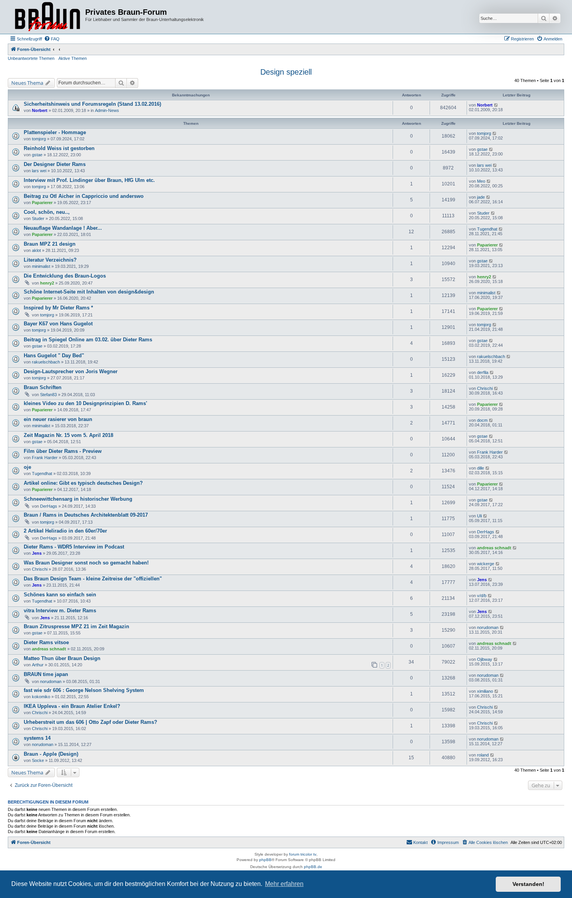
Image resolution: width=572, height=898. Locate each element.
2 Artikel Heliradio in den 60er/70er (65, 531)
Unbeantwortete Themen (31, 58)
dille (480, 468)
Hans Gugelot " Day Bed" (54, 355)
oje (27, 467)
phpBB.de (313, 867)
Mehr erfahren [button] (284, 884)
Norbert (39, 110)
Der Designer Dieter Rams (55, 164)
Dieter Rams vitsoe (46, 642)
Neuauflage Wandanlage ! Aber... (63, 228)
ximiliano (485, 691)
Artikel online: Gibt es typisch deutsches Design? (83, 483)
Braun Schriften (42, 387)
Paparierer (42, 202)
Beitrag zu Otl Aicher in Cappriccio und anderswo (84, 196)
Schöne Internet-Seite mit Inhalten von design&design (89, 292)
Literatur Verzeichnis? (50, 260)
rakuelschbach (46, 362)
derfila (482, 372)
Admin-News (107, 110)
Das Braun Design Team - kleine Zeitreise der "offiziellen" (93, 579)
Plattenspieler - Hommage (55, 132)
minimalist (41, 266)
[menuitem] (52, 39)
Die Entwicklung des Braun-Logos (65, 276)
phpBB (265, 860)
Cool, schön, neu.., (47, 212)
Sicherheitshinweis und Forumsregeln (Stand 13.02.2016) (92, 104)
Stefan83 (48, 394)
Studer (38, 218)
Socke (38, 760)
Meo (481, 181)
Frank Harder (45, 457)
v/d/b (481, 595)
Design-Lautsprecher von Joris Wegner (71, 371)
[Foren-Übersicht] (47, 17)
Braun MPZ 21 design (49, 244)
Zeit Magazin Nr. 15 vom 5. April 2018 (68, 435)
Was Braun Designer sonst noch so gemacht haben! (86, 563)
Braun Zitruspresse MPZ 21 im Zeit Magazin (76, 626)
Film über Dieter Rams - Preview (63, 451)
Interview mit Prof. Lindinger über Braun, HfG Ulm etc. (89, 180)
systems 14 (37, 738)
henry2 (47, 283)
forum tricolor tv (302, 854)
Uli (479, 516)
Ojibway (484, 659)
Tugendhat (487, 229)
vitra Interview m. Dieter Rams (60, 610)
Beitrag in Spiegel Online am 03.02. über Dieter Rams (88, 339)
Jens (37, 553)
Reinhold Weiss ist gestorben (59, 148)
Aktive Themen (72, 58)
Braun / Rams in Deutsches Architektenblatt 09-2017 (86, 515)
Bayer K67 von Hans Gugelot (58, 324)
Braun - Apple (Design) (51, 754)
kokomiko (41, 696)
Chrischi (485, 388)
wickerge (485, 563)
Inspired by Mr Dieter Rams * (58, 308)
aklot (36, 250)
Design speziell (286, 72)
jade (481, 197)
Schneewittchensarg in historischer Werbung (78, 499)
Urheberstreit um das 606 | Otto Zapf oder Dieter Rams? (90, 722)
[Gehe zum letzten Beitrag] (496, 105)
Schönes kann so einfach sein (60, 595)
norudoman (487, 627)
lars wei (39, 170)
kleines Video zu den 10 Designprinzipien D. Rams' (85, 403)
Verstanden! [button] (528, 884)
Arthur (38, 664)
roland (483, 755)
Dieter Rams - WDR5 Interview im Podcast (74, 547)
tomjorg (39, 138)
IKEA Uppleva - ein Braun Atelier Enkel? (72, 706)
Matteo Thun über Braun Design (62, 658)
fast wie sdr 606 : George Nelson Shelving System (84, 690)
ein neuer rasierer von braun (58, 419)
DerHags (48, 506)
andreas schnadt (494, 547)
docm (482, 420)
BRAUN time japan (46, 674)
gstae (37, 154)
